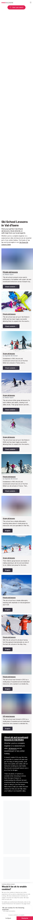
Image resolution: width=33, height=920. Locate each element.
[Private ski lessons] (17, 269)
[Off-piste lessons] (16, 713)
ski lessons (13, 748)
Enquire (7, 531)
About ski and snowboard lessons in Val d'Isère (16, 738)
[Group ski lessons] (16, 351)
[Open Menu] (30, 2)
